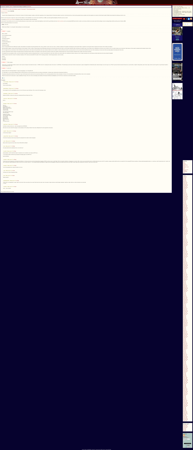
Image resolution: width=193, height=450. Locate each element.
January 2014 (185, 321)
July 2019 (184, 258)
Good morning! (175, 10)
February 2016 (185, 297)
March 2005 (185, 415)
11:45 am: (15, 103)
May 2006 (184, 409)
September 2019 (185, 256)
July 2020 (184, 246)
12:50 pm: (13, 146)
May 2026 (184, 179)
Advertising (185, 170)
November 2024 (185, 196)
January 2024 (185, 206)
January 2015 (185, 309)
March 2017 (185, 284)
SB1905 (6, 12)
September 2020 (185, 244)
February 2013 (185, 331)
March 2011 (185, 353)
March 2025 (185, 193)
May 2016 (184, 294)
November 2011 (185, 346)
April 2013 (184, 329)
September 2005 (185, 426)
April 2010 (184, 364)
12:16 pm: (14, 131)
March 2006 (185, 411)
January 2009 (185, 378)
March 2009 (185, 376)
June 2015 (184, 304)
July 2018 (184, 269)
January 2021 (185, 240)
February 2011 (185, 354)
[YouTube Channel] (184, 19)
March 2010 (185, 365)
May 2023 (184, 214)
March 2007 (185, 399)
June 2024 (184, 201)
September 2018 (185, 267)
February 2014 (185, 320)
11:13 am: (16, 81)
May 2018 (184, 271)
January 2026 (185, 183)
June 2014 (184, 316)
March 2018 (185, 273)
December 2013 (185, 322)
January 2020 (185, 252)
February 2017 (185, 285)
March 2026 (185, 181)
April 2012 (184, 341)
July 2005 (184, 428)
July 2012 (184, 338)
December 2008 (185, 379)
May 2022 (184, 225)
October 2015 (185, 301)
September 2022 (185, 221)
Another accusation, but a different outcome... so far (181, 7)
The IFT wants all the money (178, 6)
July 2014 (184, 315)
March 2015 (185, 307)
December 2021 (185, 230)
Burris (184, 168)
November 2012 (185, 334)
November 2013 (185, 323)
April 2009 (184, 375)
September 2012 (185, 336)
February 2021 (185, 239)
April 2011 (184, 352)
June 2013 (184, 327)
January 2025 (185, 195)
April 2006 (184, 410)
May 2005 (184, 430)
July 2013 (184, 326)
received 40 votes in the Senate (10, 19)
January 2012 (185, 344)
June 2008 (184, 385)
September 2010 (185, 359)
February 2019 (185, 262)
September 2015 (185, 302)
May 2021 (184, 237)
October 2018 (185, 266)
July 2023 (184, 212)
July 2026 (184, 177)
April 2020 (184, 249)
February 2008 (185, 389)
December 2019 (185, 253)
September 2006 (185, 405)
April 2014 (184, 318)
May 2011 (184, 351)
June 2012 (184, 339)
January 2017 (185, 286)
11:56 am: (16, 124)
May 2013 (184, 328)
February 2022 (185, 228)
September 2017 (185, 279)
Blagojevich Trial (185, 169)
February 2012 (185, 343)
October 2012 (185, 335)
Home (184, 162)
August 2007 (185, 394)
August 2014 (185, 314)
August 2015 (185, 303)
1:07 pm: (14, 151)
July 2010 (184, 361)
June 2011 (184, 350)
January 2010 (185, 367)
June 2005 (184, 429)
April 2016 (184, 295)
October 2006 (185, 404)
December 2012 (185, 333)
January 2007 (185, 401)
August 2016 (185, 291)
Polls (184, 172)
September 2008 (185, 382)
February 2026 (185, 182)
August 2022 (185, 222)
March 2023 (185, 216)
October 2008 (185, 381)
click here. (29, 6)
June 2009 (184, 373)
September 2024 (185, 198)
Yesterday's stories (176, 15)
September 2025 (185, 187)
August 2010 (185, 360)
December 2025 (185, 184)
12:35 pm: (16, 136)
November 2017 (185, 277)
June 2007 (184, 396)
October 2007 (185, 392)
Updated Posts (185, 171)
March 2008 (185, 388)
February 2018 (185, 274)
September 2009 (185, 370)
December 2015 (185, 299)
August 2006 (185, 406)
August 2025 (185, 188)
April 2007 (184, 398)
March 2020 (185, 250)
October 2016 (185, 289)
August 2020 (185, 245)
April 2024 (184, 203)
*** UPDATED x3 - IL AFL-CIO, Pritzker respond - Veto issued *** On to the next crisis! (18, 9)
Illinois (184, 163)
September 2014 (185, 313)
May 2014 (184, 317)
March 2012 (185, 342)
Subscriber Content (186, 166)
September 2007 (185, 393)
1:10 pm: (15, 165)
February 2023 (185, 217)
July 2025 (184, 189)
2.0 (185, 436)
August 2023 (185, 211)
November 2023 (185, 208)
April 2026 (184, 180)
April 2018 (184, 272)
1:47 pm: (17, 180)
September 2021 (185, 233)
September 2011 (185, 347)
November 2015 (185, 300)
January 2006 (185, 412)
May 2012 (184, 340)
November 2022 (185, 219)
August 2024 (185, 199)
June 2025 (184, 190)
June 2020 (184, 247)
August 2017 (185, 280)
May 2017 (184, 282)
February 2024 (185, 205)
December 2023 (185, 207)
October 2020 (185, 243)
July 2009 (184, 372)
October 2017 (185, 278)
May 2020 (184, 248)
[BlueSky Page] (189, 19)
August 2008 (185, 383)
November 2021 (185, 231)
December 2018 (185, 264)
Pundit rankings (185, 164)
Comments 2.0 (186, 437)
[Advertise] (177, 19)
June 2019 (184, 259)
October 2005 (185, 425)
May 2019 (184, 260)
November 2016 (185, 288)
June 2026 (184, 178)
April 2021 (184, 238)
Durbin (184, 167)
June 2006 (184, 408)
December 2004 (185, 418)
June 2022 (184, 224)
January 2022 (185, 229)
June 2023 (184, 213)
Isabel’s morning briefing (177, 8)
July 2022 (184, 223)
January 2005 (185, 417)
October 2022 (185, 220)
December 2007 (185, 390)
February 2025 (185, 194)
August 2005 (185, 427)
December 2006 (185, 402)
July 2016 (184, 292)
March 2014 (185, 319)
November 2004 (185, 419)
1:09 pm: (15, 159)
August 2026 (185, 176)
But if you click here (61, 21)
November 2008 (185, 380)
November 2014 (185, 311)
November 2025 (185, 185)
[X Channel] (186, 19)
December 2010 (185, 356)
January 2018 (185, 275)
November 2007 (185, 391)
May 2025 (184, 191)
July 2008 (184, 384)
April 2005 (184, 414)
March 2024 (185, 204)
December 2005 (185, 413)
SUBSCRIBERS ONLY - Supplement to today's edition (182, 11)
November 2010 (185, 357)
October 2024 (185, 197)
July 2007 (184, 395)
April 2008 (184, 387)
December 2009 (185, 368)
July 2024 (184, 200)
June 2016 (184, 293)
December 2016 (185, 287)
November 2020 (185, 242)
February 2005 (185, 416)
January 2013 (185, 332)
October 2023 (185, 209)
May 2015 (184, 305)
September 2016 (185, 290)
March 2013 (185, 330)
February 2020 (185, 251)
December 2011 (185, 345)
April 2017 (184, 283)
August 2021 (185, 234)
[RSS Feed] (191, 19)
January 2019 (185, 263)
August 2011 (185, 348)
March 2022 (185, 227)
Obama (184, 165)
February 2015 (185, 308)
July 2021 (184, 235)
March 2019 (185, 261)
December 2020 (185, 241)
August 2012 (185, 337)
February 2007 (185, 400)
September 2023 (185, 210)
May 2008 (184, 386)
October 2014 (185, 312)
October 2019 (185, 255)
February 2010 (185, 366)
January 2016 (185, 298)
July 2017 (184, 281)
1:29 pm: (13, 175)
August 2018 (185, 268)
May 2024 (184, 202)
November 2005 (185, 424)
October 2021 (185, 232)
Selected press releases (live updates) (179, 14)
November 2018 (185, 265)
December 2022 (185, 218)
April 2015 (184, 306)
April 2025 (184, 192)
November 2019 (185, 254)
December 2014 (185, 310)
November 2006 (185, 403)
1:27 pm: (13, 170)
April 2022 (184, 226)
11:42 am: (15, 98)
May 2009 (184, 374)
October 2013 (185, 324)
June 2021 (184, 236)
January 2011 (185, 355)
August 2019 (185, 257)
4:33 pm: (15, 186)
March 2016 (185, 296)
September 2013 (185, 325)
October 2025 (185, 186)
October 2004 (185, 420)
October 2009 (185, 369)
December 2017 (185, 276)
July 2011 (184, 349)
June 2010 (184, 362)
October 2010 (185, 358)
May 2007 (184, 397)
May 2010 (184, 363)
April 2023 (184, 215)
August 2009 (185, 371)
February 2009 (185, 377)
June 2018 (184, 270)
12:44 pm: (13, 141)
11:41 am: (16, 88)
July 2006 (184, 407)
